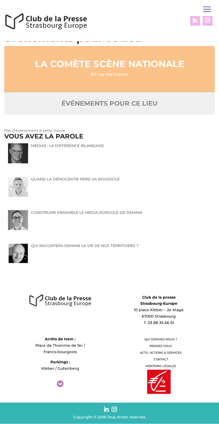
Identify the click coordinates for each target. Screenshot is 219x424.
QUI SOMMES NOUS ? (160, 339)
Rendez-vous (161, 346)
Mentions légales (160, 366)
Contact (161, 359)
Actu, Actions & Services (161, 352)
